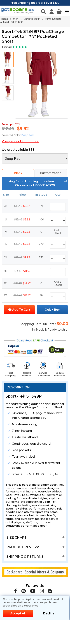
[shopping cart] (59, 11)
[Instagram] (42, 592)
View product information (20, 141)
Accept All (17, 613)
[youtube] (32, 592)
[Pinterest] (23, 592)
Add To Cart (20, 309)
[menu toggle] (66, 11)
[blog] (50, 592)
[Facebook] (15, 592)
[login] (51, 11)
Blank (18, 173)
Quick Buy (52, 309)
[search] (43, 11)
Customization (50, 173)
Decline (48, 613)
